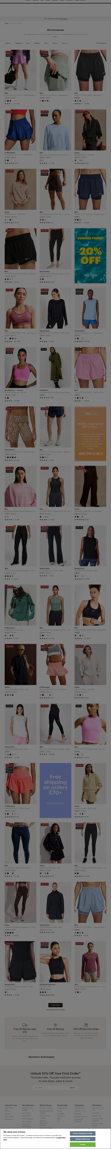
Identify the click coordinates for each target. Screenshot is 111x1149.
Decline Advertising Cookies (82, 1133)
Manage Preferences (83, 1139)
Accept (82, 1144)
